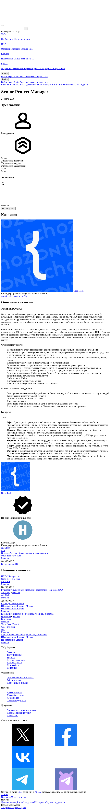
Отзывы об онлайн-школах (20, 677)
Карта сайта (13, 665)
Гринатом (6, 616)
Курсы (22, 807)
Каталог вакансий (16, 660)
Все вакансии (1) (18, 296)
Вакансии (6, 84)
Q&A (8, 807)
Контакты (12, 668)
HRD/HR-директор (10, 576)
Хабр (3, 807)
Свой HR (5, 579)
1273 (20, 792)
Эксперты (47, 84)
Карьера (15, 807)
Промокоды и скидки (17, 683)
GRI (3, 627)
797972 (38, 792)
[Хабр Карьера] (12, 28)
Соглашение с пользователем (21, 710)
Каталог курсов (14, 662)
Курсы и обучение (33, 84)
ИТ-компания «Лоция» (12, 606)
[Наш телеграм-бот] (66, 789)
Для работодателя (15, 695)
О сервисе (12, 652)
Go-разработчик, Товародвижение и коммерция (24, 553)
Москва (17, 555)
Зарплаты (75, 84)
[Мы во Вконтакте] (23, 767)
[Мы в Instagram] (66, 767)
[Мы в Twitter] (23, 745)
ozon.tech (5, 296)
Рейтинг (66, 84)
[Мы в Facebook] (66, 745)
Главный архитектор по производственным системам (27, 614)
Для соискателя (14, 692)
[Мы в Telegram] (23, 789)
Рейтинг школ (14, 680)
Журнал (84, 84)
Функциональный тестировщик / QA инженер (24, 634)
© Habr (4, 794)
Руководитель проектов (12, 603)
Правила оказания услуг (19, 713)
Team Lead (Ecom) (10, 624)
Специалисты (17, 84)
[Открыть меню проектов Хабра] (2, 25)
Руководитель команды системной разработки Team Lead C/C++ (32, 590)
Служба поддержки (16, 700)
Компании (57, 84)
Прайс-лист (12, 715)
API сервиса (13, 698)
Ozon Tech (78, 291)
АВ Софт (5, 592)
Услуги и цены (14, 655)
